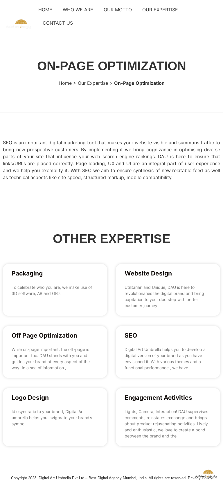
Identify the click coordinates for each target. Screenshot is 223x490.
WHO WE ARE (78, 9)
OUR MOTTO (118, 9)
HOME (45, 9)
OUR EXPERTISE (160, 9)
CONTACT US (58, 23)
